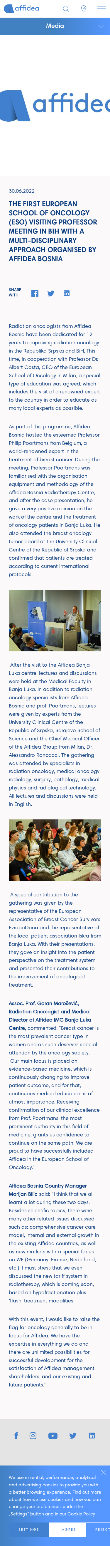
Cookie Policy (81, 1514)
